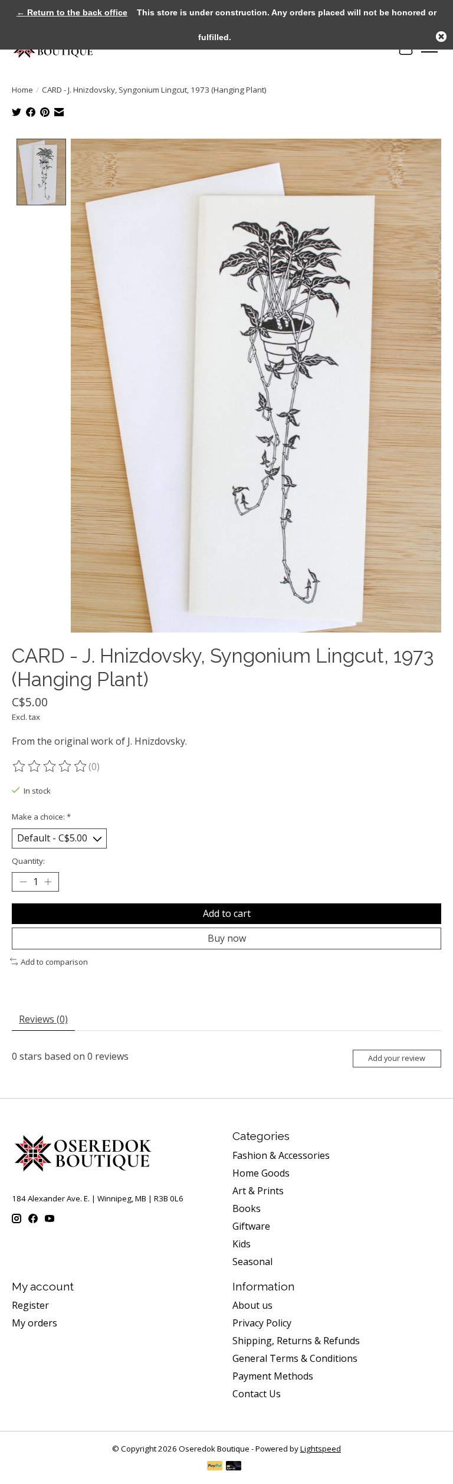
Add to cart (227, 913)
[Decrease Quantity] (23, 881)
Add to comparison (54, 961)
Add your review (396, 1058)
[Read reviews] (50, 766)
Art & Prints (258, 1190)
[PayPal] (214, 1467)
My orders (34, 1322)
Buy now (227, 938)
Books (246, 1208)
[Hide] (441, 36)
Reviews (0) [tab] (43, 1019)
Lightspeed (320, 1448)
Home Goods (261, 1173)
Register (30, 1305)
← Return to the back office (72, 12)
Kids (241, 1243)
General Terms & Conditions (294, 1358)
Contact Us (256, 1393)
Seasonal (252, 1261)
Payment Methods (272, 1376)
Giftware (251, 1226)
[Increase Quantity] (47, 881)
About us (252, 1305)
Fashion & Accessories (281, 1155)
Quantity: (28, 861)
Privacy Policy (261, 1322)
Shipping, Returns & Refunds (296, 1340)
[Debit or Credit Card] (233, 1467)
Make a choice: (41, 816)
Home (22, 89)
